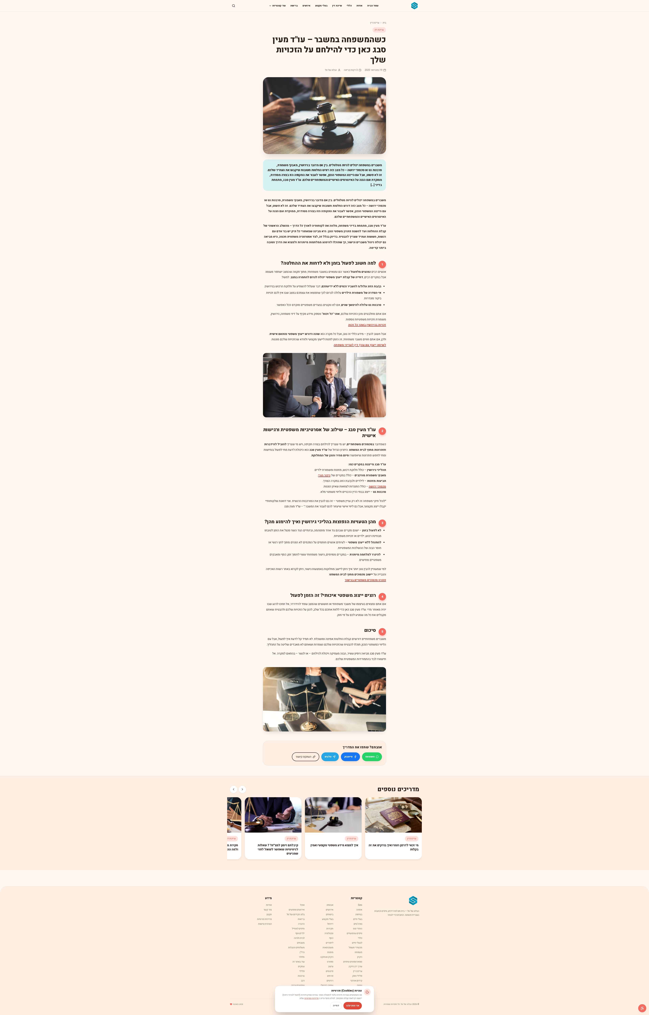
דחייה (336, 1005)
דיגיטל (330, 924)
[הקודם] (242, 789)
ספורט (330, 961)
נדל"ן (302, 952)
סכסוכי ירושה (377, 486)
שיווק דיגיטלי (327, 985)
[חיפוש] (233, 5)
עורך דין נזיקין (355, 966)
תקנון (269, 914)
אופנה (359, 909)
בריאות (294, 5)
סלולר (302, 957)
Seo (360, 905)
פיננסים (329, 971)
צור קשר (267, 909)
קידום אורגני (356, 980)
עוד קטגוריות (278, 5)
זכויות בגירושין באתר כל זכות (367, 325)
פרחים (330, 976)
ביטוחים (329, 914)
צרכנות (301, 976)
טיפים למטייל (298, 928)
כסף (331, 938)
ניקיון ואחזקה (326, 957)
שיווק (359, 985)
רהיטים (330, 980)
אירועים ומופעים (297, 909)
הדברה (301, 924)
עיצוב (330, 966)
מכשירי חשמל (355, 947)
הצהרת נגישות (265, 924)
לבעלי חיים (357, 943)
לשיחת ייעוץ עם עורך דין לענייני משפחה (360, 345)
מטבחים (301, 943)
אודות (359, 5)
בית (384, 22)
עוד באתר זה (298, 961)
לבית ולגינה (299, 938)
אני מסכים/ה (352, 1005)
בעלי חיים (357, 919)
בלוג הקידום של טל (296, 914)
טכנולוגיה (328, 933)
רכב (303, 980)
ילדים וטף (300, 933)
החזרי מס (357, 928)
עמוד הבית (372, 5)
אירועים (306, 5)
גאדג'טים (358, 924)
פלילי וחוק (357, 976)
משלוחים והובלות (296, 947)
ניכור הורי (324, 475)
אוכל (302, 905)
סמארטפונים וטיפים (352, 961)
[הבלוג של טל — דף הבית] (414, 5)
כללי (349, 5)
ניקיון (359, 957)
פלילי (302, 971)
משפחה (358, 952)
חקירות (329, 928)
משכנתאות (328, 947)
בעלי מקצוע (321, 5)
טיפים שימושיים (354, 933)
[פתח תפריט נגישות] (642, 1008)
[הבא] (233, 789)
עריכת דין (337, 5)
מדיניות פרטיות (264, 919)
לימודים (329, 943)
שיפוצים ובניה (298, 985)
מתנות (330, 952)
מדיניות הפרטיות (311, 998)
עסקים (301, 966)
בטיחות (358, 914)
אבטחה (330, 905)
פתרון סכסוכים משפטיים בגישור (365, 580)
